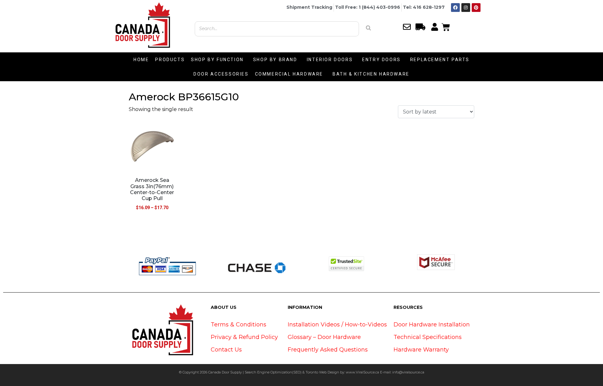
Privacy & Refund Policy (244, 337)
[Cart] (446, 26)
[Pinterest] (476, 7)
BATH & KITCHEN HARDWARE (371, 74)
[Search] (368, 28)
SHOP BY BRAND (275, 59)
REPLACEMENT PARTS (440, 59)
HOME (141, 59)
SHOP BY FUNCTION (217, 59)
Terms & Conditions (238, 324)
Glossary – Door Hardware (324, 337)
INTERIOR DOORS (330, 59)
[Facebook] (455, 7)
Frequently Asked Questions (328, 349)
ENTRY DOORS (381, 59)
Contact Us (226, 349)
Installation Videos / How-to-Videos (337, 324)
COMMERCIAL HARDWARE (289, 74)
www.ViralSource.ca (362, 372)
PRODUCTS (170, 59)
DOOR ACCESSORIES (221, 74)
